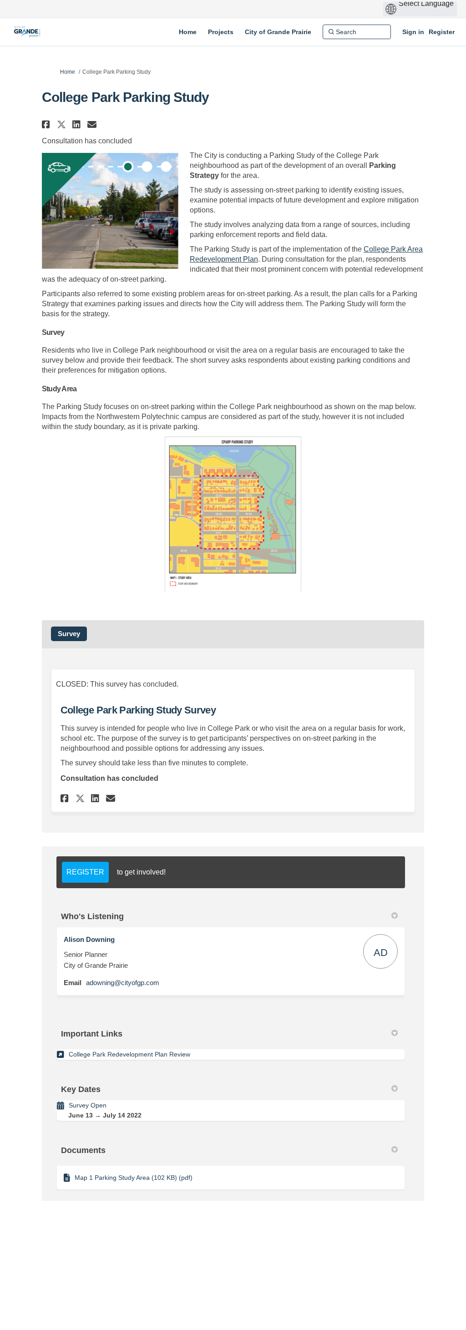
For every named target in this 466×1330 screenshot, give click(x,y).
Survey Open (87, 1105)
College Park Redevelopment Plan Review (129, 1054)
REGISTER (85, 872)
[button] (47, 124)
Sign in (413, 31)
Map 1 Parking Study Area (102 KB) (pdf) (133, 1177)
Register (442, 31)
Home (67, 72)
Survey (69, 633)
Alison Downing (89, 939)
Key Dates (81, 1089)
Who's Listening (92, 916)
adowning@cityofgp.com (122, 982)
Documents (83, 1150)
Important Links (91, 1033)
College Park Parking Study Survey (138, 710)
